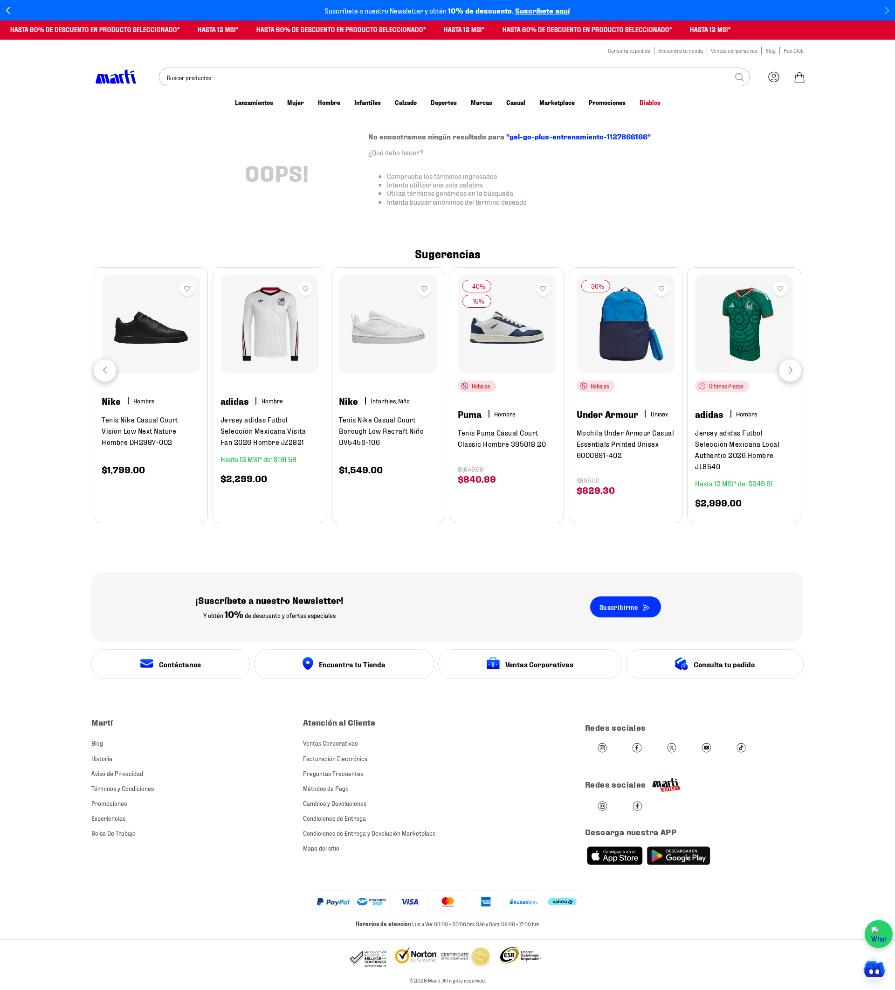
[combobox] (454, 77)
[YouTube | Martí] (706, 748)
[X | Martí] (671, 748)
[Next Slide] (887, 10)
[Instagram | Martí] (602, 748)
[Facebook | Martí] (636, 748)
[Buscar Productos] (739, 77)
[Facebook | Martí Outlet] (637, 806)
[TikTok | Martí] (741, 748)
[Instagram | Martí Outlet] (602, 806)
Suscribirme (618, 607)
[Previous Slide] (8, 10)
